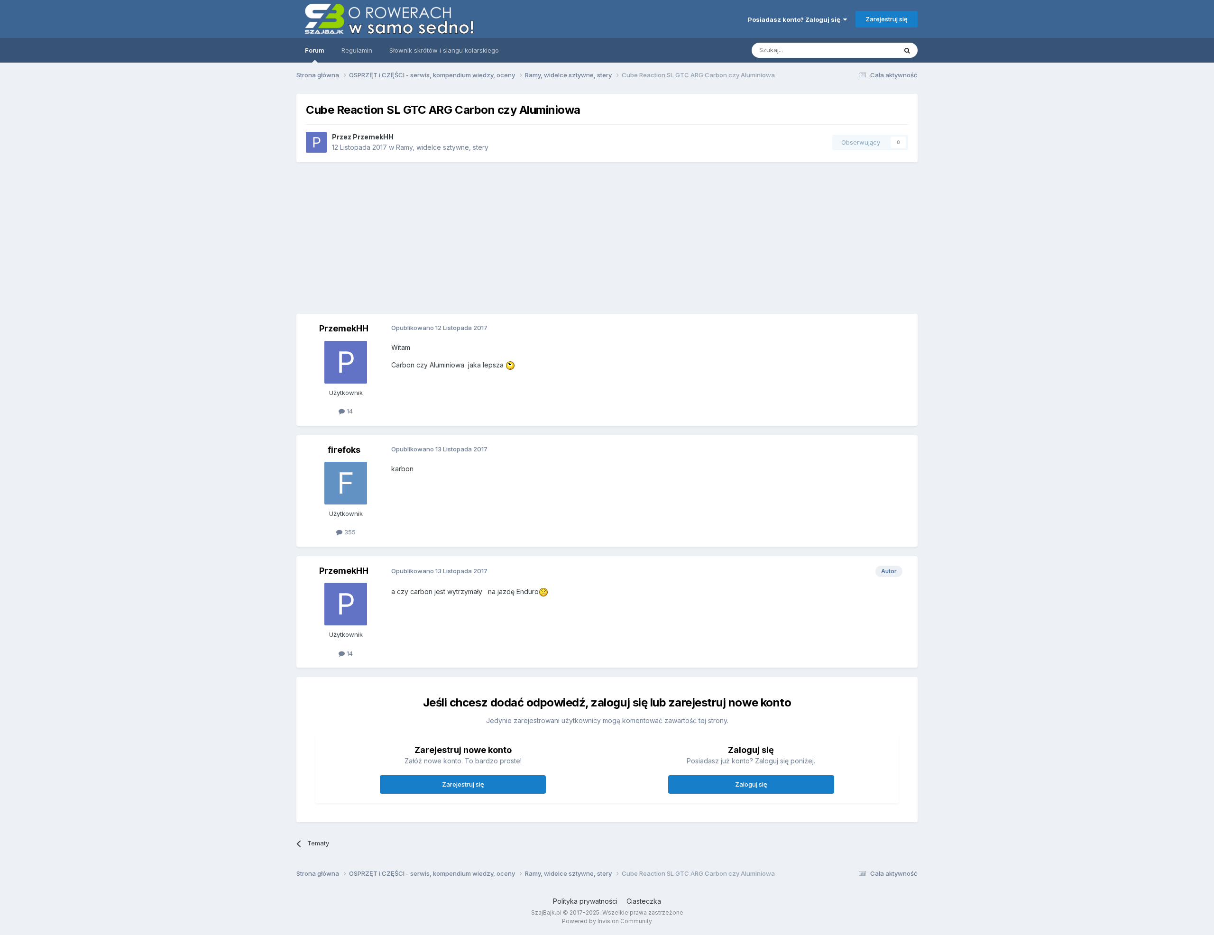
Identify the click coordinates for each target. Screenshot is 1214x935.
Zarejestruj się (886, 19)
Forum (314, 50)
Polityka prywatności (585, 901)
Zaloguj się (751, 784)
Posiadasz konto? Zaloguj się (795, 19)
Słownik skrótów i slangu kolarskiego (444, 50)
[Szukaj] (907, 50)
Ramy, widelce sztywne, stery (442, 147)
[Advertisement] (718, 238)
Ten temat (869, 50)
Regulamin (356, 50)
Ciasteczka (643, 901)
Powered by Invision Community (607, 921)
